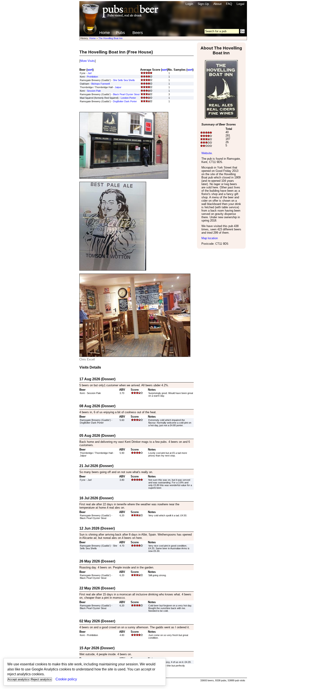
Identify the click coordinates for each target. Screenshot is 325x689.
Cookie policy (66, 679)
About (217, 4)
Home (104, 32)
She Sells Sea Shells (124, 80)
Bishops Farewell (100, 83)
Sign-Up (203, 4)
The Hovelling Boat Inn (110, 38)
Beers (137, 32)
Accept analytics (18, 679)
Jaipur (118, 87)
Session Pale (94, 90)
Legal (240, 4)
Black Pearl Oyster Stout (126, 94)
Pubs (120, 32)
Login (189, 4)
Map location (209, 238)
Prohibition (92, 76)
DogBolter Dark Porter (125, 101)
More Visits (87, 60)
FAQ (229, 4)
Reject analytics (41, 679)
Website (206, 153)
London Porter (128, 98)
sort (90, 69)
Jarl (90, 73)
